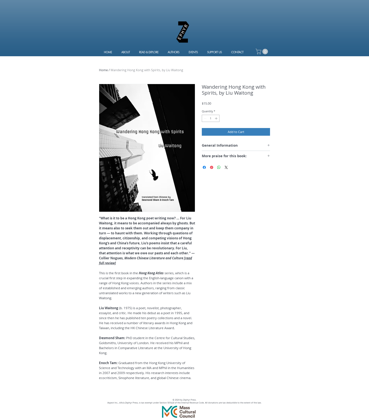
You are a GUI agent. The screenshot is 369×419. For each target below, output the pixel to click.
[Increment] (216, 118)
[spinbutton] (210, 118)
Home (103, 70)
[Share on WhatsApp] (219, 167)
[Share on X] (226, 167)
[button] (262, 51)
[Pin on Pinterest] (211, 167)
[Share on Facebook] (204, 167)
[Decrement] (204, 118)
